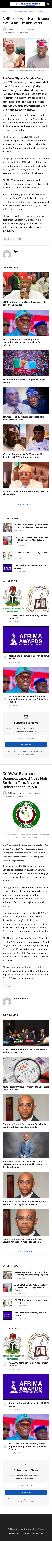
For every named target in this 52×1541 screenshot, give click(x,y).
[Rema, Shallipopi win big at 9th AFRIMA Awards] (7, 568)
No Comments (10, 33)
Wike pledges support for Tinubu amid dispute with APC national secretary (22, 455)
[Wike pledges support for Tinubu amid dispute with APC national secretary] (26, 437)
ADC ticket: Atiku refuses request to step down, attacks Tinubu (23, 418)
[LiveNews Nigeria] (27, 4)
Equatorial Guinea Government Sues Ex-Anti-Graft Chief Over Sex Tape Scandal (26, 1125)
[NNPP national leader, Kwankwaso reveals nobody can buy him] (26, 285)
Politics (30, 29)
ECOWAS (7, 986)
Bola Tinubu (9, 239)
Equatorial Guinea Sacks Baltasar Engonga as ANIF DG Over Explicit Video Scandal (26, 1203)
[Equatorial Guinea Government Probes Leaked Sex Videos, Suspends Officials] (26, 1222)
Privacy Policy (21, 754)
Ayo (11, 29)
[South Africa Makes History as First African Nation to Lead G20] (26, 1033)
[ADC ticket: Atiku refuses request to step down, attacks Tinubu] (26, 400)
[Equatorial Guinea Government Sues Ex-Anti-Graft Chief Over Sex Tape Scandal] (26, 1107)
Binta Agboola (15, 793)
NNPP (19, 239)
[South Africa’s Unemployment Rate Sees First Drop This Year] (26, 1070)
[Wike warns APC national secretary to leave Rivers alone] (26, 475)
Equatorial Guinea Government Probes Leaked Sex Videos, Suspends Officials (22, 1240)
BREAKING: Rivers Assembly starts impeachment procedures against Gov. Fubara (22, 342)
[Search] (48, 4)
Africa (37, 793)
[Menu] (4, 4)
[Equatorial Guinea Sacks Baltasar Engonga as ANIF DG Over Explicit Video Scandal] (26, 1185)
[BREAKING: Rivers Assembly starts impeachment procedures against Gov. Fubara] (26, 323)
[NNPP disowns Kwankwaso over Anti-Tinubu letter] (26, 53)
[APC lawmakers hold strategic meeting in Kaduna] (26, 363)
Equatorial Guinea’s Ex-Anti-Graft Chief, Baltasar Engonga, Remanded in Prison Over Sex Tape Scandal (25, 1164)
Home (5, 12)
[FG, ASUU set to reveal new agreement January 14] (7, 555)
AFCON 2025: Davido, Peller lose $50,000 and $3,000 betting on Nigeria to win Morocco (31, 540)
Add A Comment (26, 504)
